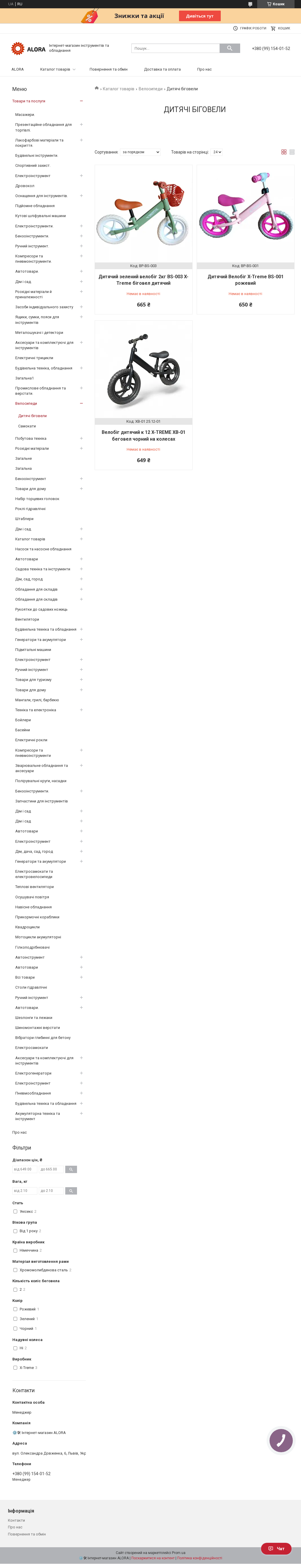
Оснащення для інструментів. (41, 196)
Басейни (22, 730)
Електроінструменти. (34, 226)
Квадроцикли (27, 927)
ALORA (17, 69)
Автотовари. (27, 271)
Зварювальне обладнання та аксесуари (41, 768)
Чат (281, 1548)
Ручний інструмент (31, 669)
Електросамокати (31, 1047)
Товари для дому (30, 489)
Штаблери (24, 519)
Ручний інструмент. (32, 246)
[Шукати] (230, 48)
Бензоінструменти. (32, 236)
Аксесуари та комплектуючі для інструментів (44, 345)
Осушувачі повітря (32, 897)
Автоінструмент (30, 957)
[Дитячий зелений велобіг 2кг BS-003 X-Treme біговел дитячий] (143, 213)
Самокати (27, 426)
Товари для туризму (33, 679)
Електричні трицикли (34, 358)
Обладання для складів (36, 589)
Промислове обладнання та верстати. (40, 391)
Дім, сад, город (29, 579)
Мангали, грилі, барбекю (37, 700)
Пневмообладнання (33, 1093)
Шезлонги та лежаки (33, 1017)
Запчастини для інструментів (41, 801)
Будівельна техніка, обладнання (43, 368)
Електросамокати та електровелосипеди (34, 874)
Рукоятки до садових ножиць (41, 609)
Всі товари (25, 977)
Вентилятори (27, 619)
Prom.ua (178, 1553)
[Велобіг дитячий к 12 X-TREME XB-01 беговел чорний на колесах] (143, 369)
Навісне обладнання (33, 907)
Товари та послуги (28, 101)
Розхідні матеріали (32, 448)
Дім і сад (23, 811)
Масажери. (25, 114)
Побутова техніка (30, 438)
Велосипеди (151, 88)
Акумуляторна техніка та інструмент (37, 1116)
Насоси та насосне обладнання (43, 549)
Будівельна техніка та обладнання (45, 629)
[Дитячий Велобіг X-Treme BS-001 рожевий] (245, 213)
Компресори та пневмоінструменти (33, 753)
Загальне (23, 458)
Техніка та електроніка (35, 710)
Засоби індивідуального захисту (44, 307)
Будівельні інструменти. (36, 155)
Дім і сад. (23, 281)
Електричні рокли (31, 740)
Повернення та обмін (109, 69)
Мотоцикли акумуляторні (38, 937)
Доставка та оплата (162, 69)
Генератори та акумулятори (40, 639)
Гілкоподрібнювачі (32, 947)
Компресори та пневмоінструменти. (33, 259)
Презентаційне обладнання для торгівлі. (43, 127)
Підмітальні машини (33, 649)
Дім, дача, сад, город (34, 851)
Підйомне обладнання (35, 206)
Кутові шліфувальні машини (40, 216)
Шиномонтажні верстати (37, 1027)
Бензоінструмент (30, 479)
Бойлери (23, 720)
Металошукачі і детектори (39, 332)
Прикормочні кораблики (37, 917)
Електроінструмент (33, 176)
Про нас (204, 69)
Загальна (23, 468)
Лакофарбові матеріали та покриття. (39, 143)
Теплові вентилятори (34, 887)
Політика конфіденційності (199, 1558)
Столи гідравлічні (31, 987)
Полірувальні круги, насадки (40, 781)
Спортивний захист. (33, 165)
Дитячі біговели (32, 416)
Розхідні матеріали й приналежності (33, 294)
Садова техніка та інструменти (42, 569)
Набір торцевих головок (37, 499)
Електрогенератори (33, 1073)
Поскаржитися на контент (153, 1558)
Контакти (16, 1520)
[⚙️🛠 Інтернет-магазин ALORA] (28, 48)
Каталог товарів (55, 69)
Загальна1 (24, 378)
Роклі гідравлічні (30, 509)
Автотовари (26, 559)
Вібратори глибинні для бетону (43, 1037)
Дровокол (24, 186)
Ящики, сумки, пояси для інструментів (37, 319)
